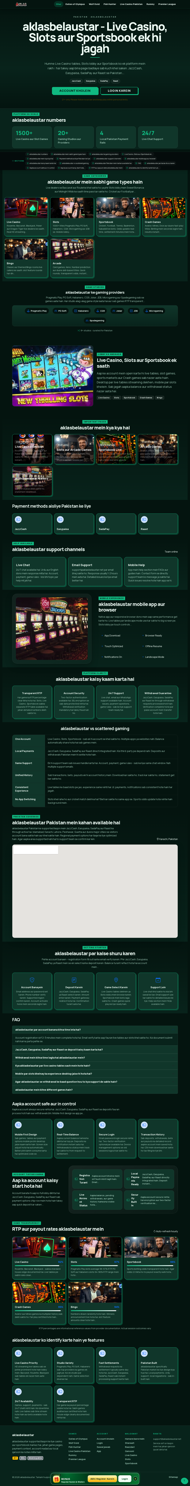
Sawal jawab (103, 1447)
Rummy (150, 4)
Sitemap (173, 1477)
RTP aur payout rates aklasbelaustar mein (106, 168)
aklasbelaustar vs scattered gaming (74, 163)
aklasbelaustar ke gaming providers (104, 154)
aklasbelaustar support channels (107, 158)
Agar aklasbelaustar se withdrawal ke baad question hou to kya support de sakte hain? (66, 1081)
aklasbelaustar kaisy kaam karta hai (41, 163)
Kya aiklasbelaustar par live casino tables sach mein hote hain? (52, 1065)
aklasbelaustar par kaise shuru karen (160, 163)
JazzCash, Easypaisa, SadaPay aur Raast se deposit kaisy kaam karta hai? (59, 1049)
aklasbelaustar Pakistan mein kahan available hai (112, 163)
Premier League (167, 4)
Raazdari (130, 1447)
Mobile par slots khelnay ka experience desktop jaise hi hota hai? (53, 1073)
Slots (127, 1459)
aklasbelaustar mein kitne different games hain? (44, 1089)
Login (100, 1443)
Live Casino (131, 1455)
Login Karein (119, 91)
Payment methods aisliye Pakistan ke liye (73, 158)
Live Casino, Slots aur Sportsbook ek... (137, 154)
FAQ (138, 163)
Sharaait (129, 1443)
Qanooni (129, 1451)
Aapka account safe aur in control (40, 168)
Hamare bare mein (134, 1438)
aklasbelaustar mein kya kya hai (40, 158)
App (99, 1451)
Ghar (58, 4)
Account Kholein (75, 91)
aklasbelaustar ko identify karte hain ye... (143, 168)
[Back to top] (184, 1481)
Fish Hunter (110, 4)
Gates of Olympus (75, 4)
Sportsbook (131, 1463)
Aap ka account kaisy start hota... (71, 168)
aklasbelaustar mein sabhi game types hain (69, 154)
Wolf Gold (94, 4)
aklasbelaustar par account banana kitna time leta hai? (48, 1029)
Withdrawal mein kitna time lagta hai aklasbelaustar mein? (50, 1057)
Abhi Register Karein (102, 1478)
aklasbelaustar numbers (37, 154)
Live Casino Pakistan (131, 4)
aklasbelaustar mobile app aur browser (140, 158)
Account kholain (105, 1438)
